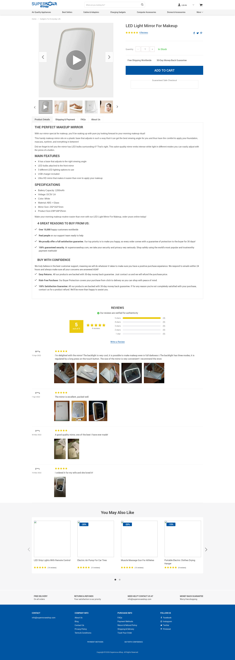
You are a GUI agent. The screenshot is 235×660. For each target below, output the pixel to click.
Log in (184, 5)
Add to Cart (164, 70)
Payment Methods (125, 621)
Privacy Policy (81, 629)
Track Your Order (125, 632)
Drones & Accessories (176, 12)
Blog (77, 621)
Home (34, 19)
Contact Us (79, 625)
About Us (78, 617)
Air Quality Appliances (41, 12)
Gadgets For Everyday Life (50, 19)
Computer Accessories (146, 12)
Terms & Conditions (83, 632)
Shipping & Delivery (126, 629)
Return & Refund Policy (127, 625)
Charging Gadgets (118, 12)
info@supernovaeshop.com (43, 617)
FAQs (120, 617)
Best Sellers (67, 12)
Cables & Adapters (91, 12)
